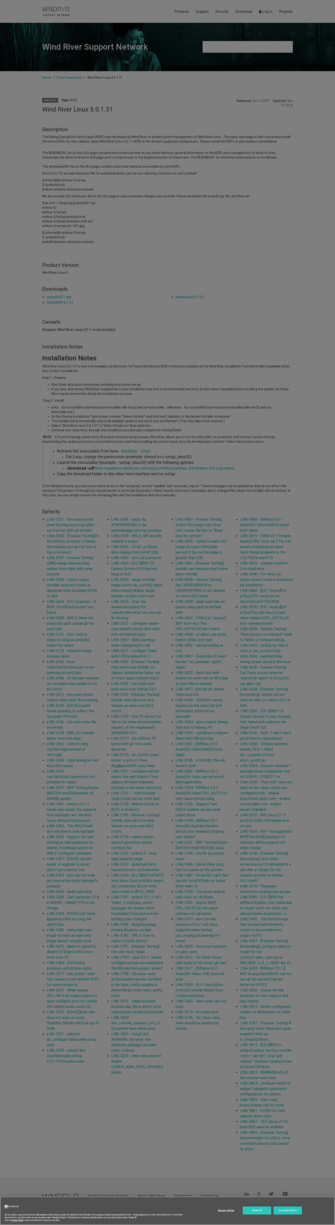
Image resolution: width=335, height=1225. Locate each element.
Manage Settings (226, 1210)
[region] (167, 1210)
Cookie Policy (17, 1220)
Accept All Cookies (287, 1210)
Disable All (257, 1210)
